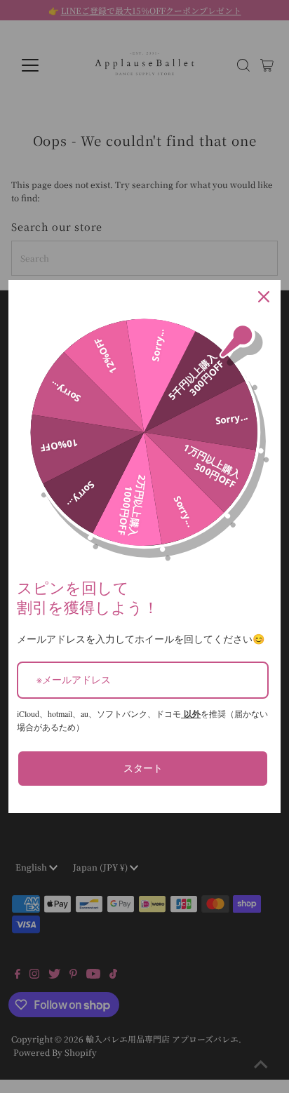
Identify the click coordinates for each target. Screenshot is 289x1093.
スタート (143, 768)
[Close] (264, 297)
